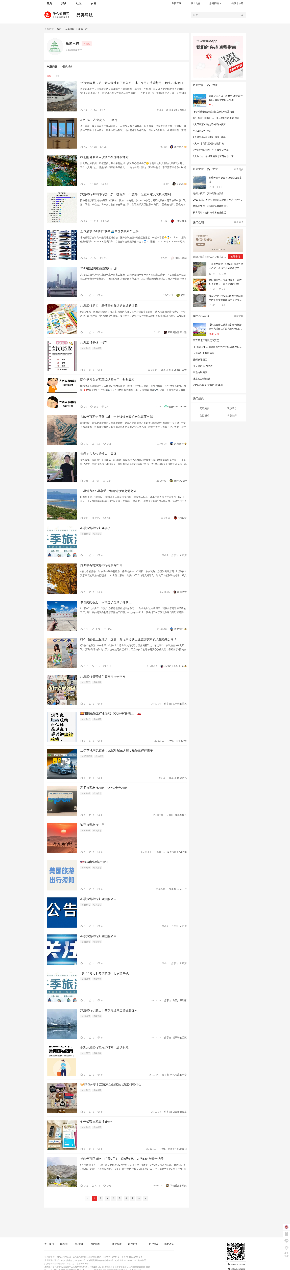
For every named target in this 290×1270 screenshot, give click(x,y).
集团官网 (176, 3)
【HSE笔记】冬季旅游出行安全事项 (104, 973)
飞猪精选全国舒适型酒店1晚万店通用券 (213, 111)
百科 (93, 3)
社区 (79, 3)
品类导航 (85, 15)
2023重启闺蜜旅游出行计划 (98, 268)
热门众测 (198, 222)
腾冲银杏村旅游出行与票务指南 (101, 565)
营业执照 (142, 1260)
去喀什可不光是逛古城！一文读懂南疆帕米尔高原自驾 (116, 416)
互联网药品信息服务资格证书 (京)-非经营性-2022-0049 (111, 1260)
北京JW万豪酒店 (201, 378)
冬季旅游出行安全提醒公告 (98, 899)
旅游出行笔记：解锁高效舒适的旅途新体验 (109, 305)
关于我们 (49, 1244)
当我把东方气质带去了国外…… (101, 454)
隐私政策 (169, 1244)
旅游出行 (83, 29)
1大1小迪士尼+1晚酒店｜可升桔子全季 (213, 156)
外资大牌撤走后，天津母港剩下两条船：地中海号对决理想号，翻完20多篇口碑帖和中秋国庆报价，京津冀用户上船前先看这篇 (133, 83)
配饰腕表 (204, 408)
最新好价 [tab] (198, 85)
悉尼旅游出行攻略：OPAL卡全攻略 (103, 787)
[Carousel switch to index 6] (224, 249)
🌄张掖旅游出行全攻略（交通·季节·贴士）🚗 (110, 713)
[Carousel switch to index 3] (217, 249)
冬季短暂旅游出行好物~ (96, 1121)
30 (213, 305)
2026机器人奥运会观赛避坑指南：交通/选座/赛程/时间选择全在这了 (228, 199)
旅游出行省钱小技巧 (93, 342)
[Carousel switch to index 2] (214, 249)
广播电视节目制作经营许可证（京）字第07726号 (66, 1263)
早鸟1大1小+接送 (202, 130)
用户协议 (153, 1244)
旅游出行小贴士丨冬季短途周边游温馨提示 (109, 1010)
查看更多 (238, 169)
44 (213, 273)
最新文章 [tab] (198, 169)
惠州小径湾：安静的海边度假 (208, 193)
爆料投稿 (214, 3)
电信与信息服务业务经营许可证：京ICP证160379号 (96, 1257)
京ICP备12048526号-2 (132, 1257)
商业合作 (195, 3)
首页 (59, 29)
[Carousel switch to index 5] (221, 249)
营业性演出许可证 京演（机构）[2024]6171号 (64, 1260)
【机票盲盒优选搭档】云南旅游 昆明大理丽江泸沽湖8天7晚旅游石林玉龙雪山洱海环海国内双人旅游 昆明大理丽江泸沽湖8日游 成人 (225, 327)
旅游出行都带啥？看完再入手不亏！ (104, 676)
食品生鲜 (232, 415)
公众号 (87, 534)
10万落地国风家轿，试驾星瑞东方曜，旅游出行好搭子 (116, 750)
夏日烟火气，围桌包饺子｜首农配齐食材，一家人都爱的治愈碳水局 (225, 282)
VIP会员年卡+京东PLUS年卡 (208, 385)
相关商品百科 (201, 316)
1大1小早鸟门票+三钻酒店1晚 (208, 143)
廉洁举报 (132, 1244)
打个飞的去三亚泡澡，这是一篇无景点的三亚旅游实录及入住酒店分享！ (128, 639)
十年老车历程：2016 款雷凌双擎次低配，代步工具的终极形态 (226, 266)
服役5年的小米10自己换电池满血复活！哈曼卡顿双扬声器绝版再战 (226, 298)
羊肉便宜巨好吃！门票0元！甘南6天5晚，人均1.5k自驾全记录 (121, 1158)
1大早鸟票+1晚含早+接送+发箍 (209, 124)
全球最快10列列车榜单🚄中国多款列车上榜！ (111, 231)
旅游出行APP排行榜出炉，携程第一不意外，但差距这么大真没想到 (125, 194)
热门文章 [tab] (212, 169)
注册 (241, 3)
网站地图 (95, 1244)
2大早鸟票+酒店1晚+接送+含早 (209, 137)
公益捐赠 (204, 415)
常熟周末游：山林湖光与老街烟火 (210, 206)
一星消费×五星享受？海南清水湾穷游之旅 (108, 491)
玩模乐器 (232, 408)
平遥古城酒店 (200, 372)
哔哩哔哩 (88, 756)
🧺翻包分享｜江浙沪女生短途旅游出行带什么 (110, 1084)
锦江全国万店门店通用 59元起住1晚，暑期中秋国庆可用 (226, 98)
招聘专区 (80, 1244)
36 (213, 289)
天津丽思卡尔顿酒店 (203, 353)
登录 (233, 3)
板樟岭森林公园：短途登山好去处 (225, 179)
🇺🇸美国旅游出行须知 (94, 862)
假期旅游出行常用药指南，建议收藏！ (106, 1047)
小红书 (87, 348)
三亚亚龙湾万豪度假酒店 (206, 340)
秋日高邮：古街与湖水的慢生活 (209, 212)
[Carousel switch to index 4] (219, 249)
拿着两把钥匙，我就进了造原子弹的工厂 (107, 602)
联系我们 (64, 1244)
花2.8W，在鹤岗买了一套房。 (100, 120)
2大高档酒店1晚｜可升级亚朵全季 (211, 150)
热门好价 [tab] (212, 85)
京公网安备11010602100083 (57, 1257)
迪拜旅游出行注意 (92, 825)
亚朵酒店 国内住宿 (202, 366)
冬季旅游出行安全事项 (95, 528)
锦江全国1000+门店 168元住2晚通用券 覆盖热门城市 (221, 118)
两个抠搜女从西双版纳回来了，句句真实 (107, 379)
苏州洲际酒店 (200, 359)
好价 (64, 3)
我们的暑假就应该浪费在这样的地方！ (106, 157)
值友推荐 (97, 348)
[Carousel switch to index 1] (212, 249)
